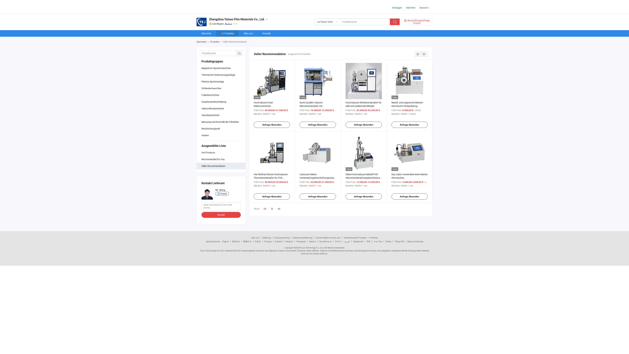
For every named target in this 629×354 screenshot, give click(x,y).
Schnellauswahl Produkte (355, 237)
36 (272, 208)
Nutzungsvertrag (282, 237)
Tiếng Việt (399, 241)
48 (279, 208)
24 (265, 208)
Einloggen (397, 7)
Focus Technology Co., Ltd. (311, 247)
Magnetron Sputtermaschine (216, 68)
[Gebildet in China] (218, 6)
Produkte (229, 33)
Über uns (248, 33)
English (225, 241)
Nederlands (358, 241)
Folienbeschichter (210, 95)
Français (268, 241)
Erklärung (267, 237)
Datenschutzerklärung (302, 237)
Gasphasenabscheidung (213, 101)
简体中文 (236, 241)
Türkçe (388, 241)
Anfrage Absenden (272, 124)
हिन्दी (368, 241)
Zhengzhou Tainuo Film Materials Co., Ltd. (237, 19)
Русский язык (325, 241)
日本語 (258, 241)
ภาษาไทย (378, 241)
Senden (221, 214)
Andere (205, 135)
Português (301, 241)
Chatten (223, 193)
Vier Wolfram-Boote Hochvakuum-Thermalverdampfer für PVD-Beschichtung (271, 178)
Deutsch (289, 241)
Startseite (206, 33)
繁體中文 (247, 241)
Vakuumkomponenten (212, 108)
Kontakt (267, 33)
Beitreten (410, 7)
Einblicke (374, 237)
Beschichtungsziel (210, 128)
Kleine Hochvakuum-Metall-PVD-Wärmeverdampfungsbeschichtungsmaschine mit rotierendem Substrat (369, 178)
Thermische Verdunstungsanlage (218, 74)
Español (278, 241)
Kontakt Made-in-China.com (328, 237)
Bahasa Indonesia (415, 241)
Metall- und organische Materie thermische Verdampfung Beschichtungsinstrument (407, 106)
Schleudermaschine (211, 88)
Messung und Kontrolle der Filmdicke (220, 121)
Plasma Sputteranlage (212, 81)
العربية (347, 241)
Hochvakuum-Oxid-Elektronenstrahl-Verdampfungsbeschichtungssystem (272, 106)
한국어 (338, 241)
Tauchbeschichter (210, 115)
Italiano (312, 241)
